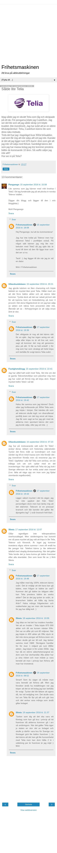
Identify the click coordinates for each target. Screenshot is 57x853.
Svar (14, 219)
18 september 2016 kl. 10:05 (36, 618)
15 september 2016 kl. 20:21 (40, 284)
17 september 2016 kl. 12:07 (28, 529)
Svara (11, 213)
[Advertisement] (28, 32)
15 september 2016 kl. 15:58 (33, 184)
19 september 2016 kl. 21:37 (36, 712)
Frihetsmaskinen (20, 67)
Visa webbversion (28, 810)
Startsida (28, 804)
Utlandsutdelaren (17, 284)
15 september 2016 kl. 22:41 (39, 369)
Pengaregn (13, 184)
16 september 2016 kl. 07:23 (40, 442)
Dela (6, 169)
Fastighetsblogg (16, 369)
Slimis (11, 529)
